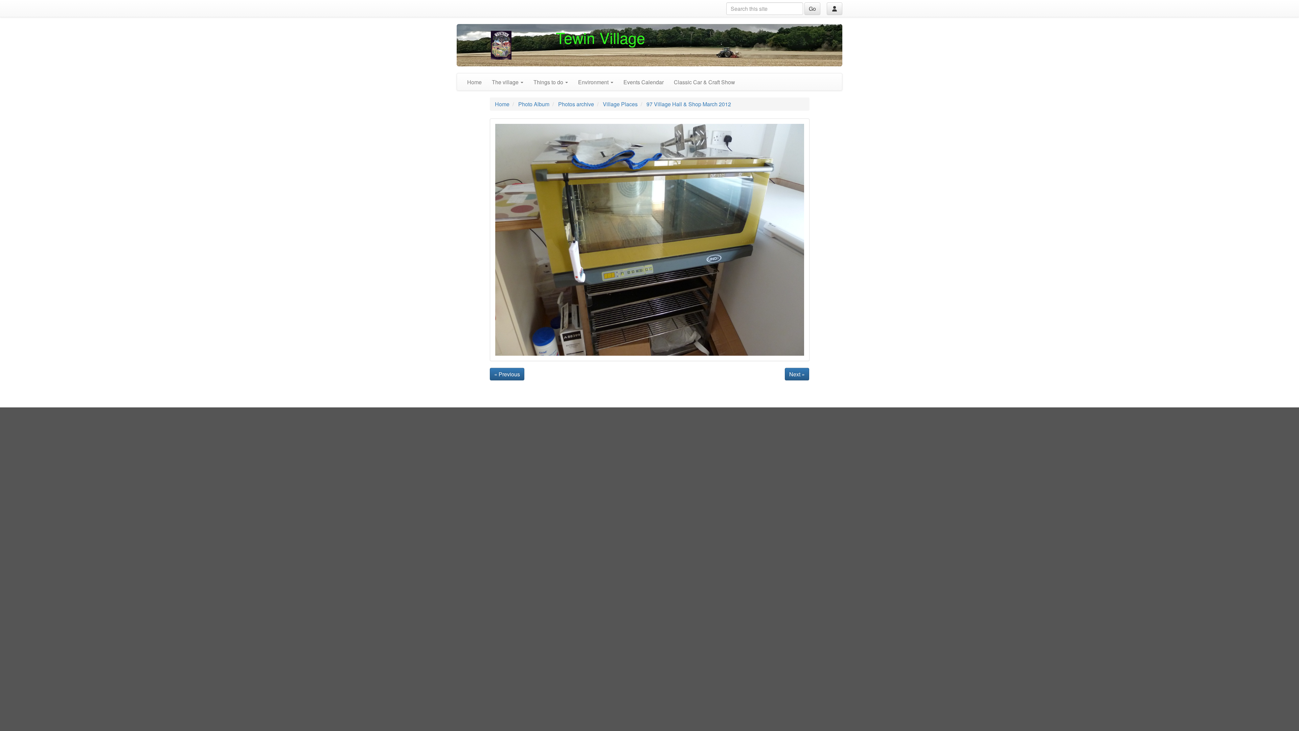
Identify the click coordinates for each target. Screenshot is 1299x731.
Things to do (549, 82)
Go (812, 9)
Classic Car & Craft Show (704, 82)
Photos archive (576, 104)
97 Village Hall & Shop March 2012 (688, 104)
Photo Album (533, 104)
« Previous (507, 374)
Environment (594, 82)
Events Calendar (643, 82)
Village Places (620, 104)
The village (506, 82)
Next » (797, 374)
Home (474, 82)
